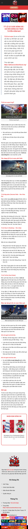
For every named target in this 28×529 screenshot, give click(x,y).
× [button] (24, 254)
